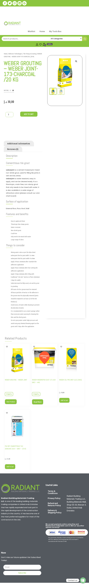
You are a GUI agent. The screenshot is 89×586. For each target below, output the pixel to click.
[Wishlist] (40, 44)
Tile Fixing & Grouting (29, 54)
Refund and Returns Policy (54, 504)
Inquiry (9, 394)
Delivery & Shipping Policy (54, 511)
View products (11, 402)
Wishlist (31, 31)
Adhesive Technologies (15, 54)
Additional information (18, 143)
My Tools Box (55, 31)
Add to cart (29, 114)
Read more (38, 402)
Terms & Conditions (53, 492)
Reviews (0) (12, 149)
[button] (9, 91)
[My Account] (37, 44)
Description (12, 138)
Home (42, 31)
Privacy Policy (54, 498)
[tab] (12, 138)
